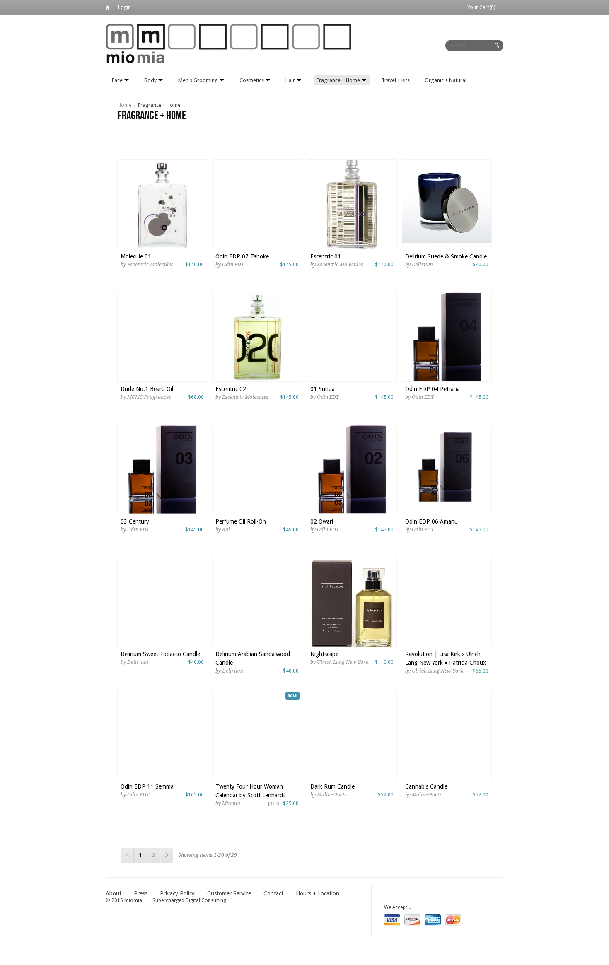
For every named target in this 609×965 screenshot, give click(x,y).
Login (124, 7)
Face (118, 80)
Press (140, 893)
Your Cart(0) (481, 7)
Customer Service (229, 893)
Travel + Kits (396, 80)
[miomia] (230, 43)
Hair (290, 80)
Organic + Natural (445, 80)
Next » (166, 855)
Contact (273, 893)
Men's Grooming (198, 80)
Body (151, 80)
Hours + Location (317, 893)
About (113, 893)
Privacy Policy (177, 893)
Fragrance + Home (339, 80)
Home (108, 8)
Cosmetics (252, 80)
